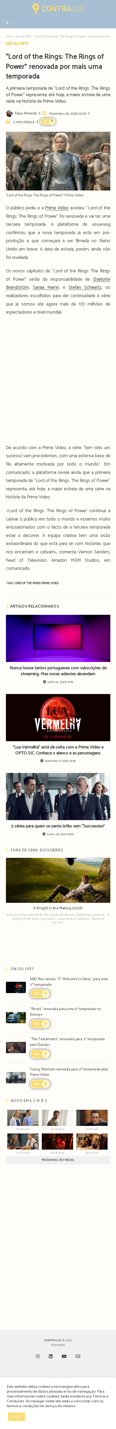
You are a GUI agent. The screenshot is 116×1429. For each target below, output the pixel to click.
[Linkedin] (51, 1357)
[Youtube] (64, 1357)
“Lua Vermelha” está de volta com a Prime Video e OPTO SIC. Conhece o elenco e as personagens (58, 750)
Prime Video (57, 208)
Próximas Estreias (58, 1160)
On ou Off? (23, 36)
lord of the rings (28, 583)
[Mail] (78, 1357)
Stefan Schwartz (85, 287)
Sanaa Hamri (46, 287)
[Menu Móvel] (7, 23)
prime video (50, 583)
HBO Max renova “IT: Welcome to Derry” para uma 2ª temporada (69, 982)
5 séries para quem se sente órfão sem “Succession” (58, 826)
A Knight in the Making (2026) (58, 908)
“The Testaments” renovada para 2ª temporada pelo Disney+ (67, 1042)
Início (9, 36)
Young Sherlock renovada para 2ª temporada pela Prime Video (69, 1072)
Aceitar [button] (16, 1417)
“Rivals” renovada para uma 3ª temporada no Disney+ (65, 1012)
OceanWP (58, 1345)
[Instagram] (38, 1357)
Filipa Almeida (26, 113)
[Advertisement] (58, 382)
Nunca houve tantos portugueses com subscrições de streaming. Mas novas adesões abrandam (58, 671)
